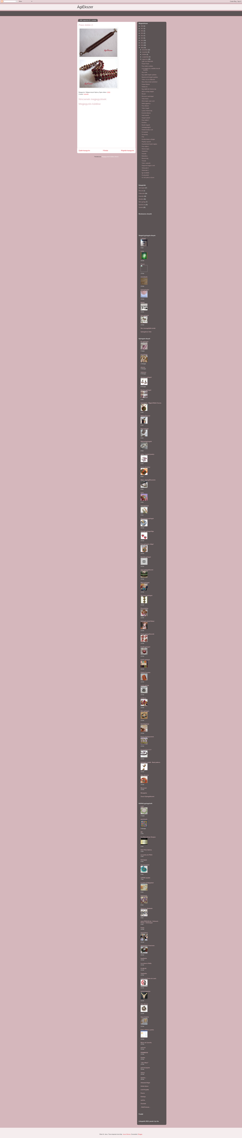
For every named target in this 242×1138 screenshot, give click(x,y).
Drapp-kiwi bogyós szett (148, 165)
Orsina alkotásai (145, 467)
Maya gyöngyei (145, 582)
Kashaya (143, 1096)
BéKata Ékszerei (145, 416)
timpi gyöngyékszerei (147, 570)
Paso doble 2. (145, 120)
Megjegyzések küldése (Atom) (110, 156)
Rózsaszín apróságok (148, 96)
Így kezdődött (145, 173)
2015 (142, 33)
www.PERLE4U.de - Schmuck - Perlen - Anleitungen (150, 922)
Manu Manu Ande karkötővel (149, 82)
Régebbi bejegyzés (127, 150)
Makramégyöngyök (146, 441)
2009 (142, 47)
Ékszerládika (144, 608)
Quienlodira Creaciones (147, 945)
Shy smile (144, 72)
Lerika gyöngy (145, 685)
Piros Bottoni (145, 106)
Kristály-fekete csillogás (148, 139)
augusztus (145, 59)
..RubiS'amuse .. (145, 1107)
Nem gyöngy (142, 202)
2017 (142, 28)
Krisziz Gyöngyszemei (147, 736)
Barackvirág (145, 158)
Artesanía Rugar (145, 1082)
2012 (142, 40)
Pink (143, 137)
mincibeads (144, 277)
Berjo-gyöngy (145, 428)
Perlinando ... (145, 895)
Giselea (143, 1057)
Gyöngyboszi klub (146, 331)
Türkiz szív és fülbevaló (148, 79)
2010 (142, 45)
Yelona (143, 1072)
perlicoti (143, 1047)
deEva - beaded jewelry (147, 454)
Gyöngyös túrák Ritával (147, 621)
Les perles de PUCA (146, 855)
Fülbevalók (142, 193)
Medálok (141, 199)
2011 (142, 43)
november (145, 52)
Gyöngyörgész (145, 289)
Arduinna (143, 372)
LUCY (142, 806)
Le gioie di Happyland (147, 882)
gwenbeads (144, 819)
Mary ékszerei (145, 775)
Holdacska (144, 86)
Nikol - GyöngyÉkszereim (148, 480)
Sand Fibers (144, 932)
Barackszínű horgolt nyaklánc (150, 77)
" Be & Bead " (145, 1062)
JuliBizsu (143, 698)
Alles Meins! (144, 1004)
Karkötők (86, 94)
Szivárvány (145, 134)
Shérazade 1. (145, 170)
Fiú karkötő (145, 132)
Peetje (142, 927)
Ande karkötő (145, 115)
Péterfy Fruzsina (145, 672)
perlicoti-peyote (145, 1067)
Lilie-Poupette (145, 1089)
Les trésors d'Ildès (146, 963)
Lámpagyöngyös (146, 127)
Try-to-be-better (145, 865)
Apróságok (142, 188)
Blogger (140, 1134)
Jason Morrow (126, 1134)
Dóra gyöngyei (145, 711)
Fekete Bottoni (146, 84)
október (144, 54)
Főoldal (105, 150)
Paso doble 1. (145, 146)
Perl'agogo (144, 860)
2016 (142, 31)
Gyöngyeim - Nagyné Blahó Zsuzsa (151, 403)
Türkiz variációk (146, 163)
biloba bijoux (144, 1086)
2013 (142, 38)
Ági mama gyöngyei (146, 595)
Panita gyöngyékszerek (147, 634)
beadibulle (144, 958)
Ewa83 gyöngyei (145, 647)
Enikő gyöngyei (145, 659)
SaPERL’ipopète (145, 877)
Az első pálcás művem (148, 177)
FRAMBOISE (144, 1052)
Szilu (142, 492)
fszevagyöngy (145, 505)
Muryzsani (144, 788)
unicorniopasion (145, 991)
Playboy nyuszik (146, 141)
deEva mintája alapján (148, 91)
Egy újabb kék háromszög (149, 89)
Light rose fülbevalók (147, 61)
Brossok (141, 190)
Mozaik (144, 94)
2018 (142, 26)
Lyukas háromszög (147, 110)
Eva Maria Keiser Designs (148, 837)
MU (142, 832)
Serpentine (145, 151)
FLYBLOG (143, 968)
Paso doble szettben (147, 66)
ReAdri (143, 302)
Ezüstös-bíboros (146, 113)
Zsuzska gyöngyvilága (147, 531)
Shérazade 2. (145, 168)
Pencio (143, 1093)
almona (143, 367)
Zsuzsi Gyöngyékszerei (147, 796)
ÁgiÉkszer (85, 7)
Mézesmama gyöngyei (147, 518)
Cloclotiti (143, 1103)
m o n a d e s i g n (146, 749)
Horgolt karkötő (146, 118)
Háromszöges (145, 149)
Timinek (144, 161)
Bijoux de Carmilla (146, 1042)
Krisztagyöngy (145, 724)
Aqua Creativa (145, 1017)
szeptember (145, 57)
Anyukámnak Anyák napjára (149, 144)
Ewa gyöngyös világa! (147, 544)
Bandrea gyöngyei (146, 390)
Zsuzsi (143, 264)
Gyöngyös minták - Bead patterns (150, 762)
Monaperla (144, 793)
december (145, 49)
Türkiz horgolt (145, 108)
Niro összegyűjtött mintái (148, 328)
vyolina (143, 1100)
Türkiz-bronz (145, 98)
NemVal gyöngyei (146, 557)
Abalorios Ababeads (146, 908)
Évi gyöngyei (144, 341)
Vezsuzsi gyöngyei (146, 377)
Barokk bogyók (146, 125)
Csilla (142, 251)
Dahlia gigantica (146, 103)
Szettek (141, 207)
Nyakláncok (142, 204)
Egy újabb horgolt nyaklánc (149, 74)
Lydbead (143, 238)
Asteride (144, 153)
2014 (142, 35)
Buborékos (145, 156)
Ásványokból (145, 175)
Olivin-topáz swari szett (148, 101)
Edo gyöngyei (145, 315)
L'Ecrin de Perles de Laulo (148, 978)
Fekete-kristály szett (147, 129)
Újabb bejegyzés (84, 150)
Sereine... (143, 1077)
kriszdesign (144, 354)
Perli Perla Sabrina (146, 850)
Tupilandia (144, 973)
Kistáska (144, 122)
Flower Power (145, 63)
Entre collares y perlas (147, 1029)
